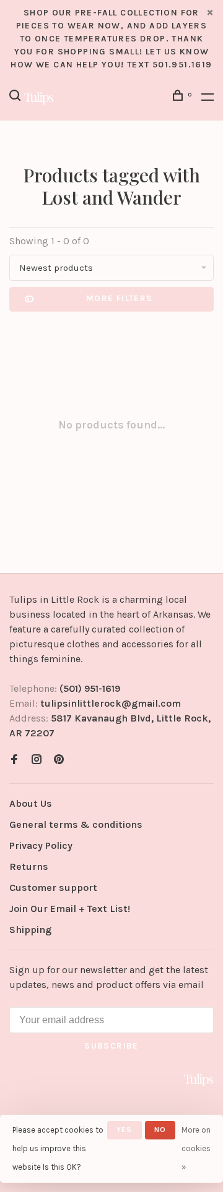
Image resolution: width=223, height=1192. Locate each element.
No (160, 1129)
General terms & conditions (75, 824)
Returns (28, 866)
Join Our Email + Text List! (69, 908)
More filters (119, 298)
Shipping (30, 929)
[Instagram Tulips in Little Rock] (37, 760)
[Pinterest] (59, 760)
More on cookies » (196, 1148)
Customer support (53, 887)
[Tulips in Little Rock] (199, 1079)
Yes (124, 1129)
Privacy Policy (40, 845)
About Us (30, 803)
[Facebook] (14, 760)
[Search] (16, 97)
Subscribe (111, 1046)
